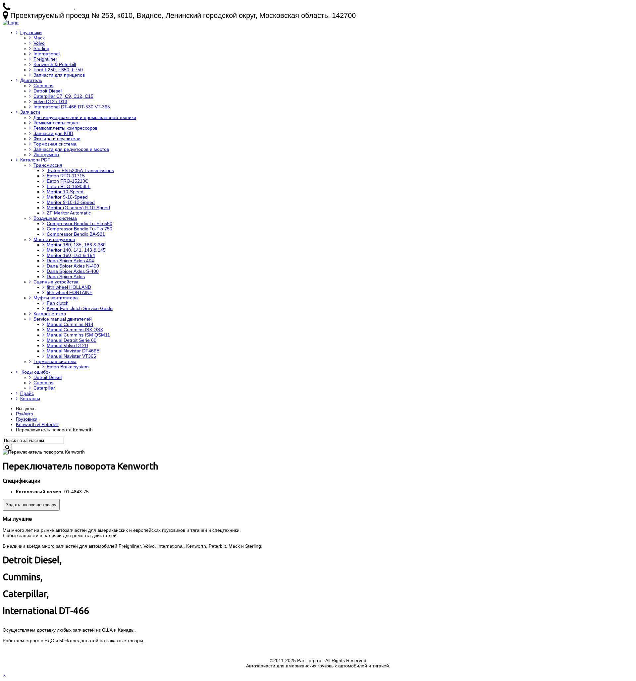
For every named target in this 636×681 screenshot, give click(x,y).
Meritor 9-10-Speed (67, 197)
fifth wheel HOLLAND (69, 287)
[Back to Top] (5, 675)
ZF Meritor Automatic (69, 213)
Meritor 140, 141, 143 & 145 (76, 250)
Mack (39, 37)
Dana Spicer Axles (66, 276)
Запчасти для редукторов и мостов (71, 149)
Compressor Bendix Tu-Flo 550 (79, 223)
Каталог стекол (49, 313)
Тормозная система (55, 144)
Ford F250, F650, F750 (58, 69)
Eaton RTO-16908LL (68, 186)
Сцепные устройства (56, 281)
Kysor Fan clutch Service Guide (80, 308)
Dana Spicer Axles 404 (70, 260)
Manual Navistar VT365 (71, 356)
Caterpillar (44, 388)
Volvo (39, 43)
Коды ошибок (35, 372)
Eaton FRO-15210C (67, 181)
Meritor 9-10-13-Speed (71, 202)
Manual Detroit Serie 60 (71, 340)
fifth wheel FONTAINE (69, 292)
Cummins (43, 85)
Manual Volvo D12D (67, 345)
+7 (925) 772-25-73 (43, 7)
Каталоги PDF (35, 159)
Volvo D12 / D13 (50, 101)
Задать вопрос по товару (31, 504)
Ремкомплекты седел (56, 122)
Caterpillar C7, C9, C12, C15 (63, 96)
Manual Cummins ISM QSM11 (78, 335)
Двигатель (31, 80)
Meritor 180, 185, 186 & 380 (76, 244)
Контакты (30, 398)
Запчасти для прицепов (59, 75)
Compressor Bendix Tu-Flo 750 (79, 228)
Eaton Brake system (68, 366)
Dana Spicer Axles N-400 (73, 266)
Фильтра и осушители (56, 138)
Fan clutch (58, 303)
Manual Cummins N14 (70, 324)
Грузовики (31, 32)
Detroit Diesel (47, 90)
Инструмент (46, 154)
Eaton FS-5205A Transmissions (80, 170)
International (46, 53)
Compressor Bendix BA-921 (76, 234)
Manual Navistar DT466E (73, 350)
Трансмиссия (47, 165)
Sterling (41, 48)
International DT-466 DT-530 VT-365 (71, 106)
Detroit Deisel (47, 377)
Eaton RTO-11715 (66, 175)
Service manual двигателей (62, 319)
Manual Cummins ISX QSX (75, 329)
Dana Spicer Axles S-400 (73, 271)
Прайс (27, 393)
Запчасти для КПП (53, 133)
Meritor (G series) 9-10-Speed (78, 207)
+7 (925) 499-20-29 (108, 7)
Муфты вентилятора (55, 297)
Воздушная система (55, 218)
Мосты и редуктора (54, 239)
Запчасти (30, 112)
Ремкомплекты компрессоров (65, 128)
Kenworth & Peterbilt (54, 64)
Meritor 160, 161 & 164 (71, 255)
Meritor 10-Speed (65, 191)
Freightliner (45, 59)
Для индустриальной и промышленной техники (84, 117)
